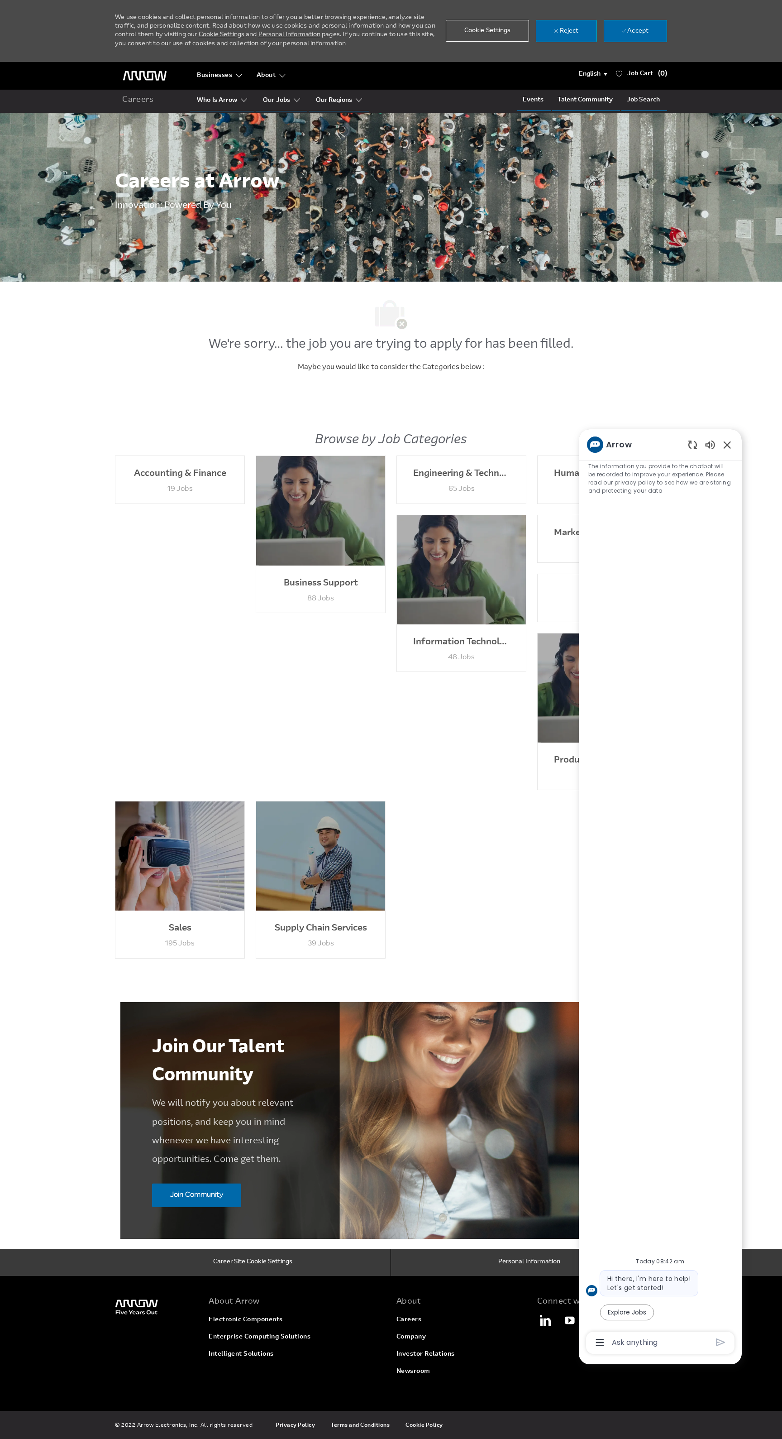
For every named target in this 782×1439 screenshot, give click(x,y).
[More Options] (600, 1342)
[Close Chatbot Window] (727, 444)
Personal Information (289, 35)
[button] (593, 74)
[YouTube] (570, 1320)
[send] (720, 1342)
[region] (660, 892)
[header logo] (144, 75)
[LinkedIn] (545, 1320)
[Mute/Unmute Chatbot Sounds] (710, 444)
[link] (156, 1306)
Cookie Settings (221, 35)
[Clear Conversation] (692, 444)
